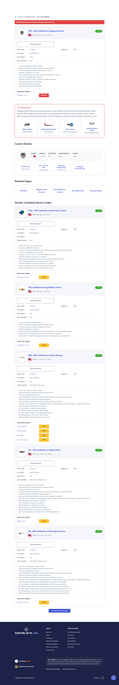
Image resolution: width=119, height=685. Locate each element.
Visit (43, 277)
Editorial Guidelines (52, 641)
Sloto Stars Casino (22, 277)
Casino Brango (21, 431)
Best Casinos (72, 638)
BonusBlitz (20, 435)
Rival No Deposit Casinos (60, 191)
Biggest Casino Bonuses (41, 191)
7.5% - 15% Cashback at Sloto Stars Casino (47, 211)
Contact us (49, 638)
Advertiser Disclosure (69, 669)
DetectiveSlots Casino (92, 129)
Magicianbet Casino (48, 129)
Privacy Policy (50, 650)
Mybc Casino (27, 129)
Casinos (20, 17)
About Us (49, 632)
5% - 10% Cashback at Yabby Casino (44, 450)
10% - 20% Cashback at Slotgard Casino (46, 31)
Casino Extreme (22, 426)
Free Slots (71, 647)
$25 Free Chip (25, 166)
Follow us (97, 678)
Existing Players (96, 191)
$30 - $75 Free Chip (43, 166)
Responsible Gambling (53, 669)
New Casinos (72, 641)
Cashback (33, 50)
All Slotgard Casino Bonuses (80, 167)
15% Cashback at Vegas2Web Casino (44, 287)
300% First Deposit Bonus (61, 166)
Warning (44, 95)
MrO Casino (70, 129)
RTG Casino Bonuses (74, 644)
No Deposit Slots (78, 191)
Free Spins (71, 635)
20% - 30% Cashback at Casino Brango (45, 355)
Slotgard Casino (30, 17)
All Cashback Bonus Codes (59, 610)
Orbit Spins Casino (23, 440)
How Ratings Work (51, 644)
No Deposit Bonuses (74, 632)
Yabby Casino (21, 521)
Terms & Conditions (52, 647)
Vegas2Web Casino (23, 345)
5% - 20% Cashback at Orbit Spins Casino (46, 531)
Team (47, 635)
